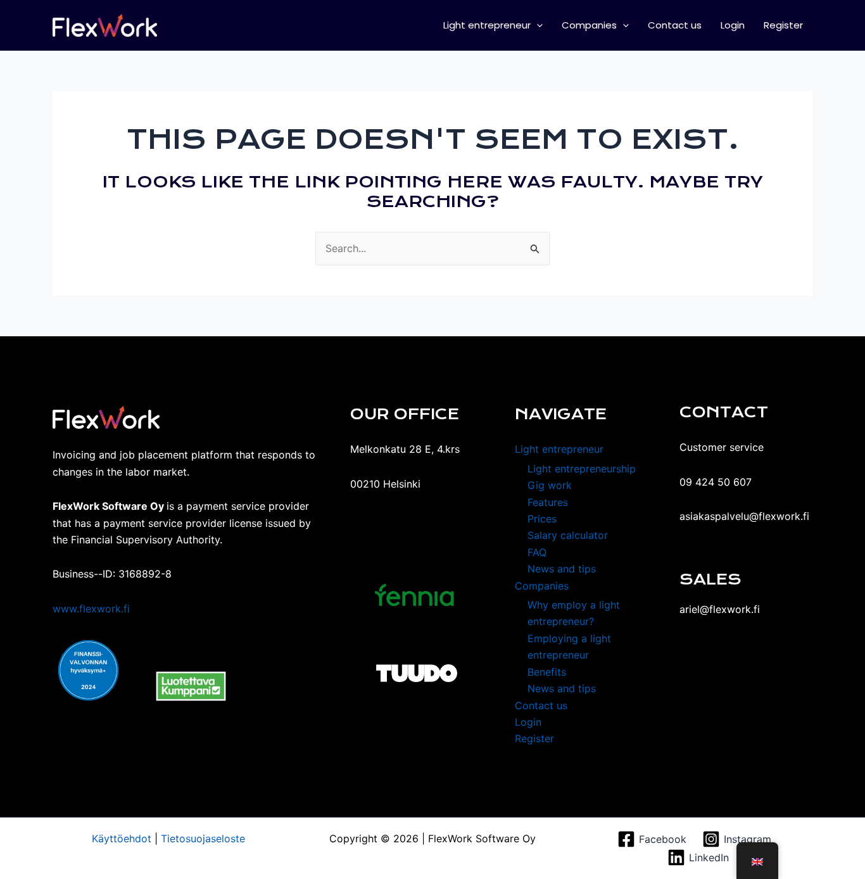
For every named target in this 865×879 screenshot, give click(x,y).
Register (783, 25)
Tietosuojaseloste (201, 838)
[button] (537, 25)
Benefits (546, 672)
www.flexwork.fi (91, 608)
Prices (542, 518)
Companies (589, 25)
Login (733, 25)
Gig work (549, 485)
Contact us (675, 25)
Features (547, 502)
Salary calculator (567, 535)
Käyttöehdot (121, 838)
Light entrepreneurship (581, 468)
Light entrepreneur (487, 25)
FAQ (536, 552)
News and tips (561, 568)
